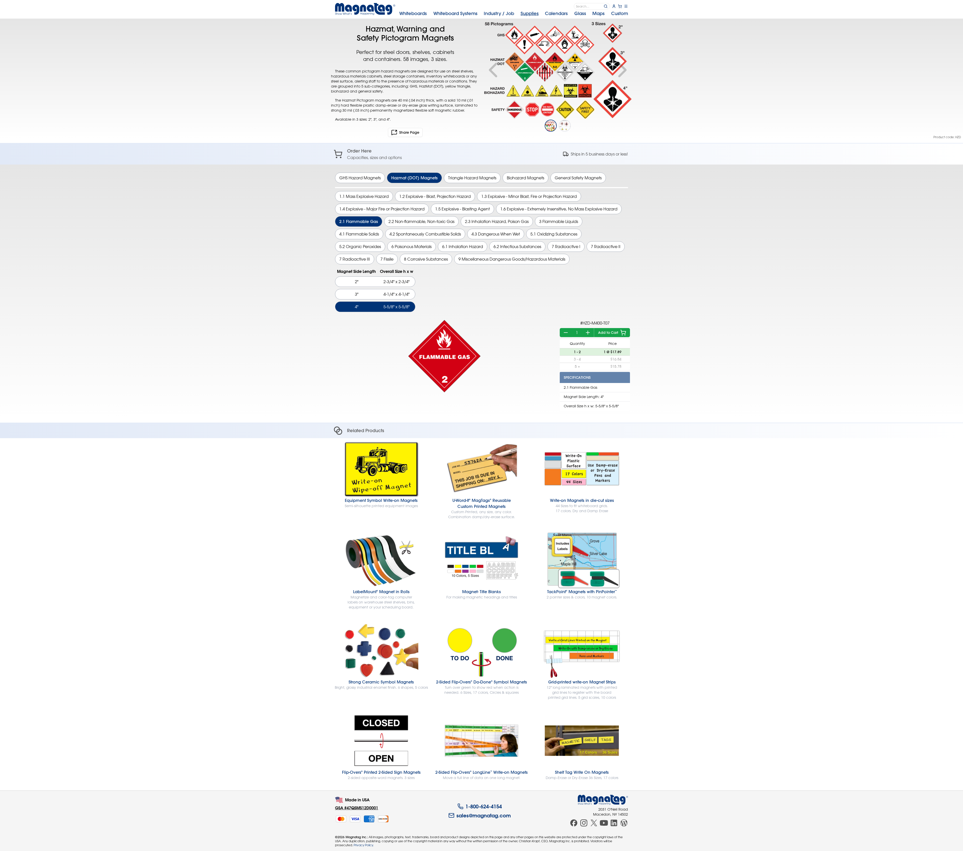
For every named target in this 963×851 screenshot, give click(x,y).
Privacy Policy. (364, 845)
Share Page (409, 132)
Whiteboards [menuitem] (413, 13)
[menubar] (513, 14)
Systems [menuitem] (455, 13)
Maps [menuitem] (598, 13)
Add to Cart (608, 332)
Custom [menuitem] (619, 13)
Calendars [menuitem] (556, 13)
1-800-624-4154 (483, 806)
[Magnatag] (603, 800)
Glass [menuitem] (580, 13)
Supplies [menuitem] (530, 13)
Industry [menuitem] (499, 13)
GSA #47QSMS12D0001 (356, 807)
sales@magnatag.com (483, 815)
